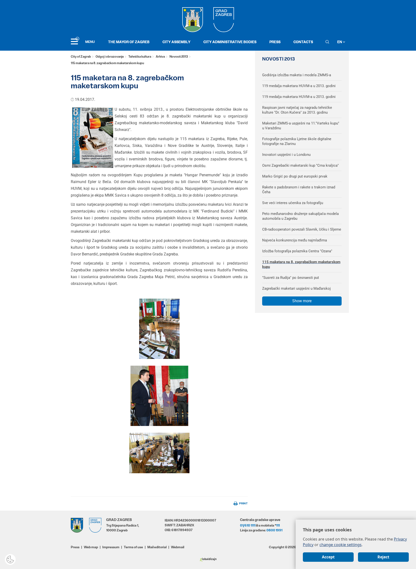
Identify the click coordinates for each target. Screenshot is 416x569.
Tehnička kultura (139, 56)
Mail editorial (157, 547)
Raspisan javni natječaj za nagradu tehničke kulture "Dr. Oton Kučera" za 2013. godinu (297, 110)
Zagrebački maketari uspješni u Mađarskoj (296, 288)
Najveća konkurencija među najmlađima (294, 240)
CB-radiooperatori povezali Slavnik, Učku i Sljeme (301, 229)
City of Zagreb (81, 56)
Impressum (110, 547)
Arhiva (160, 56)
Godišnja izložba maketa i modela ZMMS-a (296, 75)
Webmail (177, 547)
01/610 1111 (247, 525)
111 (278, 525)
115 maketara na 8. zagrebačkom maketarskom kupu (301, 264)
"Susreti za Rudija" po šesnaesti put (290, 277)
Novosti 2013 (178, 56)
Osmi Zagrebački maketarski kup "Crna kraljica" (300, 165)
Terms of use (133, 547)
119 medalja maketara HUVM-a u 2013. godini (299, 86)
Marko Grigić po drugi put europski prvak (294, 176)
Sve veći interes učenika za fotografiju (292, 203)
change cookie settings (340, 544)
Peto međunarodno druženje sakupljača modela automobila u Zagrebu (300, 216)
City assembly (176, 42)
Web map (91, 547)
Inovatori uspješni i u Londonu (286, 154)
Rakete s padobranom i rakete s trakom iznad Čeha (298, 189)
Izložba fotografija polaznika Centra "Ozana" (297, 251)
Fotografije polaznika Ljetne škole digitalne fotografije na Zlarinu (296, 141)
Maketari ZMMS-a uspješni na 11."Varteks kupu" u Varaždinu (300, 125)
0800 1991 (274, 530)
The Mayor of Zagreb (129, 42)
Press (274, 42)
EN (340, 42)
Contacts (303, 42)
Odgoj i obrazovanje (110, 56)
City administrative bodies (229, 42)
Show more (302, 301)
